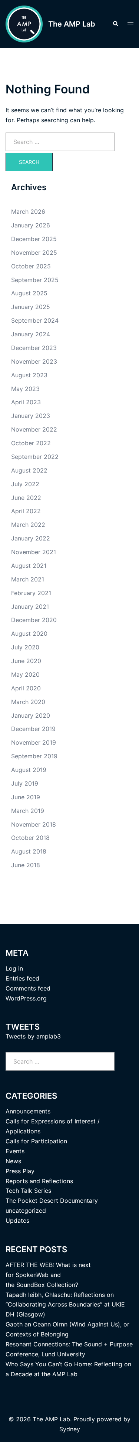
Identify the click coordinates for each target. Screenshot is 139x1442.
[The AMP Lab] (24, 24)
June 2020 (26, 661)
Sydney (69, 1429)
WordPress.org (26, 998)
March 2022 (28, 524)
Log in (14, 968)
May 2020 (25, 674)
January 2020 (30, 715)
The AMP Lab (71, 24)
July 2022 (25, 484)
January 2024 (30, 334)
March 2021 (27, 579)
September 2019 (34, 756)
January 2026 (30, 225)
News (13, 1161)
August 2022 (29, 470)
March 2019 (27, 810)
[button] (115, 24)
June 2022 (26, 497)
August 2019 (28, 769)
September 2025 (35, 280)
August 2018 (28, 851)
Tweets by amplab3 (33, 1036)
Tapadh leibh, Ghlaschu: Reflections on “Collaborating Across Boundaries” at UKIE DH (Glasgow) (65, 1304)
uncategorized (26, 1210)
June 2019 (25, 797)
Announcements (28, 1111)
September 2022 (35, 456)
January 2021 (30, 606)
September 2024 (35, 320)
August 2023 (29, 375)
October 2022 (31, 443)
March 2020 (28, 701)
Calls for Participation (36, 1141)
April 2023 (26, 402)
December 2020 (34, 620)
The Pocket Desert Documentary (52, 1200)
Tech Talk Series (28, 1190)
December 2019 (33, 728)
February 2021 (31, 593)
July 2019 (24, 783)
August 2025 (29, 293)
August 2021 (28, 565)
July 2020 (25, 647)
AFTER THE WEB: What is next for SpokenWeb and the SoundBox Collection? (48, 1274)
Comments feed (28, 988)
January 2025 (30, 306)
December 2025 (34, 239)
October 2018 (30, 837)
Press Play (20, 1171)
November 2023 (34, 361)
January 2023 (30, 415)
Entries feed (22, 978)
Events (15, 1151)
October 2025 (31, 266)
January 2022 (30, 538)
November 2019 (33, 742)
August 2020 (29, 633)
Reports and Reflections (39, 1181)
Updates (17, 1220)
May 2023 (25, 388)
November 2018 (33, 824)
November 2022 (34, 429)
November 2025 (34, 252)
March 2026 (28, 211)
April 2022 (26, 511)
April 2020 (26, 688)
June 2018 (25, 865)
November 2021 (33, 552)
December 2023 (34, 347)
